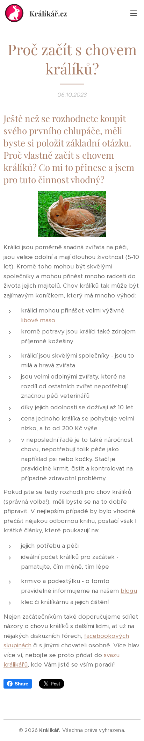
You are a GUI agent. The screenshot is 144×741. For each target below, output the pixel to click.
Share (21, 683)
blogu (129, 591)
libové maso (38, 320)
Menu (134, 13)
